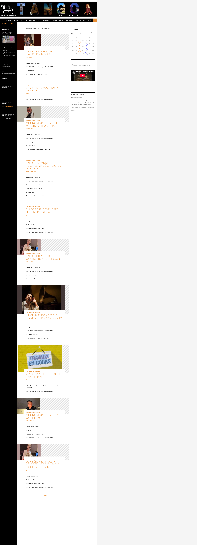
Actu (27, 48)
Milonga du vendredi (34, 48)
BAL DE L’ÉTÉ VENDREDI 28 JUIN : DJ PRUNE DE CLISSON (43, 257)
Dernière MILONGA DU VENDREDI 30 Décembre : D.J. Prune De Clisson (44, 464)
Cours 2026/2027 (18, 20)
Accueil (8, 20)
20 (79, 50)
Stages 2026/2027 (57, 20)
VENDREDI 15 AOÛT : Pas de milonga (42, 89)
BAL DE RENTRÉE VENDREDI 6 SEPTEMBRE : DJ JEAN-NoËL (43, 211)
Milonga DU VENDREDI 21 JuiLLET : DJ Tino (42, 416)
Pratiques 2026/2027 (32, 20)
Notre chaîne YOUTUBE (7, 81)
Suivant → (46, 495)
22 (86, 50)
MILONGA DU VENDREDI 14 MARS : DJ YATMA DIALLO (42, 124)
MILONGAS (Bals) (45, 20)
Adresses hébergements (7, 23)
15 (86, 47)
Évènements (68, 20)
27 (79, 53)
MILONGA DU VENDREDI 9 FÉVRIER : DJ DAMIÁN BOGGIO (44, 317)
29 (79, 40)
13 (79, 47)
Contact (89, 20)
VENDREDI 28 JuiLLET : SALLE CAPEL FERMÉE (43, 375)
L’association (80, 20)
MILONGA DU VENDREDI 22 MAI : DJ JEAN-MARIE (42, 53)
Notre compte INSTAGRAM (7, 106)
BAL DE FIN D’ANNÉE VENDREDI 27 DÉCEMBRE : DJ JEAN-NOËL (43, 165)
